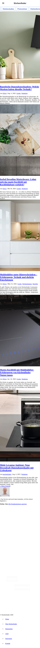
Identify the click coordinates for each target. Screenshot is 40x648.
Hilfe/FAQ (7, 534)
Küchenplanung (27, 284)
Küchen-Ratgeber (9, 531)
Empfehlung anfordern (11, 511)
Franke (37, 515)
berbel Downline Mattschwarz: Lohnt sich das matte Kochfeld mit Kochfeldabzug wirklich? (18, 182)
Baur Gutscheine (24, 520)
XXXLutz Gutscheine (24, 518)
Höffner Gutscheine (16, 522)
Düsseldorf (18, 515)
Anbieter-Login (10, 548)
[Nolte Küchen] (32, 598)
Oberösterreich (8, 515)
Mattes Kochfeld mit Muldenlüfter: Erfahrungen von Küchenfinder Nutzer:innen (17, 372)
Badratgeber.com (9, 536)
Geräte (19, 93)
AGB (6, 634)
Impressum (8, 638)
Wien (13, 515)
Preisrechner (22, 9)
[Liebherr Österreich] (22, 590)
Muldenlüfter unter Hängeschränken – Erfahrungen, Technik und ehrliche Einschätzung (18, 277)
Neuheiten (24, 93)
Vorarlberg (29, 513)
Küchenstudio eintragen (11, 547)
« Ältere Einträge (5, 486)
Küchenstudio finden (10, 510)
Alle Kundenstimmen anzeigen (17, 504)
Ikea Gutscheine (15, 518)
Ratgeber (35, 284)
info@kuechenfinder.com (7, 556)
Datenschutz (9, 629)
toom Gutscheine (15, 520)
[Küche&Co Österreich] (28, 607)
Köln (28, 515)
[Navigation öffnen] (3, 3)
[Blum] (12, 581)
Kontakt (7, 643)
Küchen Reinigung (9, 529)
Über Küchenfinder (10, 532)
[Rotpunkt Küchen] (12, 607)
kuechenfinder (7, 474)
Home (7, 619)
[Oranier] (15, 598)
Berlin (14, 513)
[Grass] (30, 581)
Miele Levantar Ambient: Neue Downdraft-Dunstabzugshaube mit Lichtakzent (17, 468)
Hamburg (18, 513)
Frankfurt (24, 515)
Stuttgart (33, 515)
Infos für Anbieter (9, 542)
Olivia (4, 93)
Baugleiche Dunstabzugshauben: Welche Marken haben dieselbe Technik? (19, 88)
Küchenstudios (8, 9)
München (24, 513)
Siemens (6, 516)
